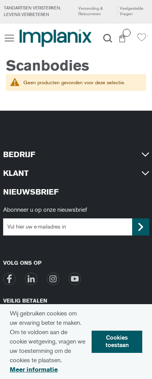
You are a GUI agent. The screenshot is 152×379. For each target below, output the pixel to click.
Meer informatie (34, 369)
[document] (76, 341)
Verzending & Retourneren (90, 11)
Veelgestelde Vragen (131, 11)
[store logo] (55, 38)
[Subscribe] (140, 227)
